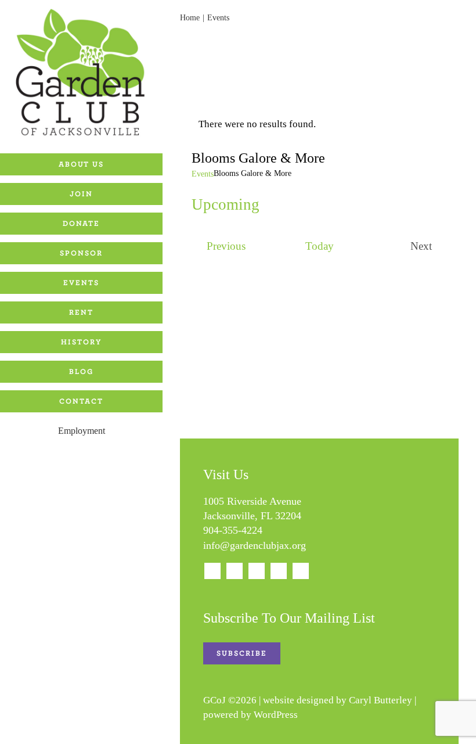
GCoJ (214, 700)
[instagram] (234, 571)
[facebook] (212, 571)
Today (319, 246)
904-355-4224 (232, 530)
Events (203, 174)
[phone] (301, 571)
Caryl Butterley (380, 700)
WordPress (276, 714)
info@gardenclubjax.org (254, 545)
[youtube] (256, 571)
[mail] (279, 571)
